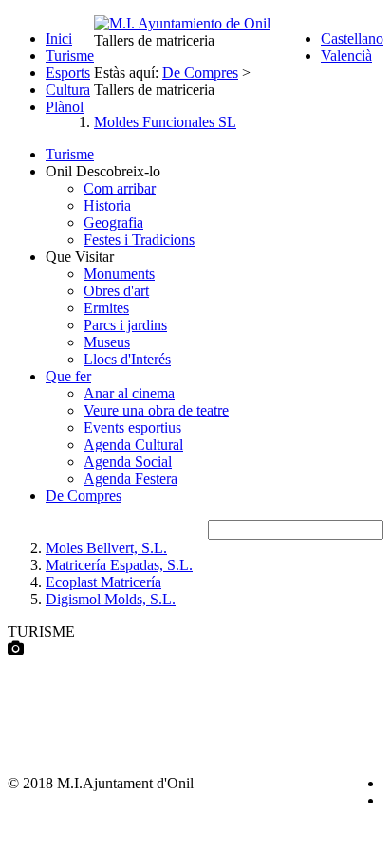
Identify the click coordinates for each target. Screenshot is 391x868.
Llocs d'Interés (127, 359)
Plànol (65, 107)
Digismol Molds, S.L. (111, 599)
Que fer (68, 376)
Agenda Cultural (133, 444)
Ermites (106, 308)
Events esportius (132, 427)
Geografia (113, 222)
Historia (107, 205)
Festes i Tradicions (139, 239)
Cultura (68, 90)
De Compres (83, 496)
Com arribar (120, 188)
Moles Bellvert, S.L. (106, 548)
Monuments (119, 274)
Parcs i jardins (125, 325)
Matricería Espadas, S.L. (119, 565)
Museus (107, 342)
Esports (68, 73)
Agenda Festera (130, 479)
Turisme (70, 55)
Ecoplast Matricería (103, 582)
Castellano (352, 38)
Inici (59, 38)
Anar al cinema (129, 393)
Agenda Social (128, 461)
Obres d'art (116, 291)
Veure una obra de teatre (156, 410)
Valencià (346, 55)
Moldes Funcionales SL (165, 122)
